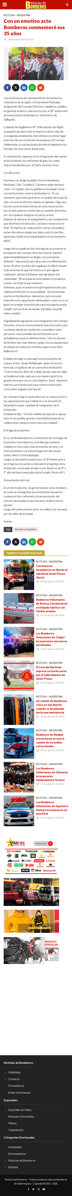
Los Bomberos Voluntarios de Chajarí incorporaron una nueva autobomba (51, 639)
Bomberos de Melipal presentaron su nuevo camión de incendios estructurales (50, 740)
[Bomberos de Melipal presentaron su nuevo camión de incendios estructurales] (19, 743)
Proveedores (16, 1085)
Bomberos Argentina (25, 529)
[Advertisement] (36, 1004)
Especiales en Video (20, 1109)
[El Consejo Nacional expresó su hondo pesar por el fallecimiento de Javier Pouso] (19, 675)
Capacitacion (15, 1129)
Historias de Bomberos (21, 1160)
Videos (12, 1123)
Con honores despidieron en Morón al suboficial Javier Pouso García (51, 571)
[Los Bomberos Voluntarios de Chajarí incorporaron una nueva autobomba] (19, 642)
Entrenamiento (17, 1153)
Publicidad (14, 1072)
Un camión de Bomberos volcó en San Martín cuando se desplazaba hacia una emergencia (51, 706)
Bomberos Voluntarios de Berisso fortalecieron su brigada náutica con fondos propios (52, 605)
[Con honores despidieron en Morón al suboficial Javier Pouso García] (19, 574)
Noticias (9, 15)
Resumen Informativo (21, 1116)
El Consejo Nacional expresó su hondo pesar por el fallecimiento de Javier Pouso (51, 673)
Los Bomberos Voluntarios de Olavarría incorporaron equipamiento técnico (52, 774)
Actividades (15, 1147)
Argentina (23, 15)
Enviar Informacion (19, 1092)
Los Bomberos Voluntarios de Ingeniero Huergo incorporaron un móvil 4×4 (52, 808)
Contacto (14, 1079)
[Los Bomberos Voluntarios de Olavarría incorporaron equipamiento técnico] (19, 777)
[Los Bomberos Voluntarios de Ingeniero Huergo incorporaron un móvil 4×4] (19, 810)
